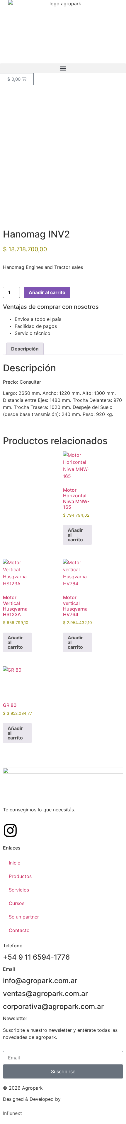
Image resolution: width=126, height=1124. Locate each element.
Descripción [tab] (25, 349)
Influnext (12, 1113)
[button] (63, 68)
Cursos (16, 903)
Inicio (15, 863)
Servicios (19, 890)
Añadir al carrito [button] (75, 534)
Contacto (19, 930)
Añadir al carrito (47, 292)
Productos (20, 876)
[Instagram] (10, 830)
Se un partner (24, 917)
